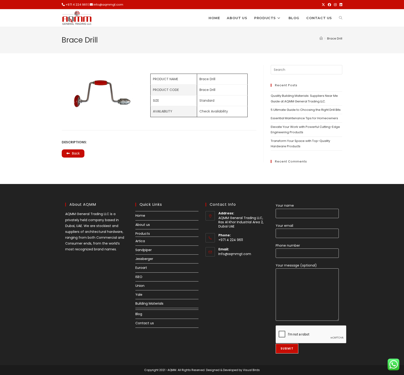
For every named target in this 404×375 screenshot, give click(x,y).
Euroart (141, 267)
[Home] (321, 38)
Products (142, 233)
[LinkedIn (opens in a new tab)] (340, 4)
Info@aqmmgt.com (234, 254)
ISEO (138, 276)
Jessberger (144, 258)
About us (142, 224)
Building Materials (149, 303)
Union (139, 285)
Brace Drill (334, 38)
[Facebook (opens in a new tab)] (329, 4)
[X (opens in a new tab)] (323, 4)
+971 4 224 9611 (76, 4)
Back (76, 153)
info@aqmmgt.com (108, 4)
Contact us (144, 323)
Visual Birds (251, 370)
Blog (138, 314)
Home (140, 215)
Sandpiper (143, 250)
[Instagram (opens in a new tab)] (335, 4)
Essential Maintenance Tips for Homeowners (304, 118)
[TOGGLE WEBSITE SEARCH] (340, 18)
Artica (140, 241)
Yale (138, 294)
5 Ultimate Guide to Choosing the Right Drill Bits (306, 110)
